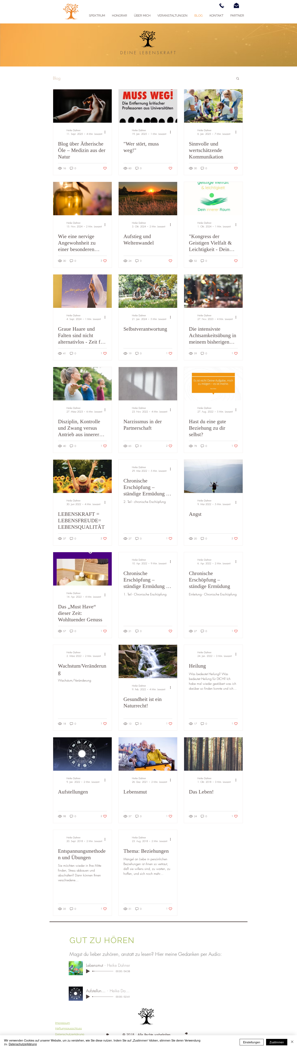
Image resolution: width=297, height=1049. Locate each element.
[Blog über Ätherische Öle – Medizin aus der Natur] (82, 106)
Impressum (62, 1023)
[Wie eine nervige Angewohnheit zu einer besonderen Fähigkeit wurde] (82, 198)
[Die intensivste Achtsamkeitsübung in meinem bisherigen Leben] (213, 291)
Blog (56, 78)
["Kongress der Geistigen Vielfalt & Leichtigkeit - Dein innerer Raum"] (213, 198)
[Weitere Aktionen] (106, 132)
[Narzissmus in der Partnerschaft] (148, 383)
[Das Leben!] (213, 754)
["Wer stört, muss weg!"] (148, 106)
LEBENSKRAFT (158, 52)
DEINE (130, 52)
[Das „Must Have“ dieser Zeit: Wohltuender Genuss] (82, 569)
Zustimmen (277, 1042)
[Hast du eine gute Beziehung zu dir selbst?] (213, 383)
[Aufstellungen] (82, 754)
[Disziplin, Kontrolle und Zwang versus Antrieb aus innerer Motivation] (82, 383)
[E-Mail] (236, 5)
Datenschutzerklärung (23, 1044)
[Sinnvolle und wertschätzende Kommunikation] (213, 106)
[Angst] (213, 476)
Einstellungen (251, 1042)
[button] (238, 79)
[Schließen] (292, 1042)
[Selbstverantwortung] (148, 291)
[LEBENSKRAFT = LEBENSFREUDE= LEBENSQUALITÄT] (82, 476)
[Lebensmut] (148, 754)
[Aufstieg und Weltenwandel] (148, 198)
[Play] (88, 971)
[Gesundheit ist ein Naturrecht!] (148, 661)
